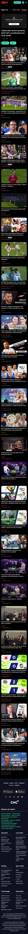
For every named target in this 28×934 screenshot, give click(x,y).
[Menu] (26, 2)
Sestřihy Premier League (7, 91)
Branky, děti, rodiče (6, 335)
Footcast (3, 578)
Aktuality (3, 188)
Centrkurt (3, 140)
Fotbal (10, 38)
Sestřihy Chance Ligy (6, 674)
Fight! (2, 310)
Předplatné (17, 2)
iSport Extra (4, 383)
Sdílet (6, 43)
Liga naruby (4, 66)
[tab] (5, 10)
